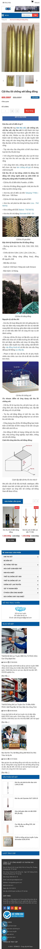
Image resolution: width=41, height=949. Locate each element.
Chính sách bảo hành (9, 937)
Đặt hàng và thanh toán (10, 926)
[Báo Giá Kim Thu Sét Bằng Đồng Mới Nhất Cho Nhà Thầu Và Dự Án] (20, 737)
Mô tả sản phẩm (20, 117)
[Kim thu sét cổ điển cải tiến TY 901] (30, 517)
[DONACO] (20, 9)
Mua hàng (29, 110)
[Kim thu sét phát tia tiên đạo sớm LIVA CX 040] (8, 788)
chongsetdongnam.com (15, 882)
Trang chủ (4, 19)
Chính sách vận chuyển (10, 931)
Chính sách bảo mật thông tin (11, 928)
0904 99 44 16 (14, 877)
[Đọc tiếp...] (5, 676)
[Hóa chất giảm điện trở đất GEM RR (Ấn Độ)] (8, 815)
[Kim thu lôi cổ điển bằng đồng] (11, 517)
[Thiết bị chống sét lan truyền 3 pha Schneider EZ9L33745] (8, 841)
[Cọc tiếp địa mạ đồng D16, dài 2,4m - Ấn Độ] (8, 828)
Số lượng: (5, 106)
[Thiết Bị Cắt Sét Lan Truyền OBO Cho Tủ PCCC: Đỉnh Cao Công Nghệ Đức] (20, 640)
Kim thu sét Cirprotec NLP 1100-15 (26, 798)
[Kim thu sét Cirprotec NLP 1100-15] (8, 802)
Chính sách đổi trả (8, 934)
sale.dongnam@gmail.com (23, 618)
